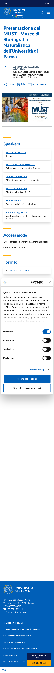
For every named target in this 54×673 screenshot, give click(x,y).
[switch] (46, 340)
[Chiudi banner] (50, 282)
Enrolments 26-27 (39, 656)
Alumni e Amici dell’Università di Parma (21, 629)
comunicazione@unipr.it (18, 271)
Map (4, 670)
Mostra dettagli (37, 369)
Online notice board (13, 623)
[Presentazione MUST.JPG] (27, 107)
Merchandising (10, 655)
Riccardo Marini (16, 176)
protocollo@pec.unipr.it (18, 612)
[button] (7, 3)
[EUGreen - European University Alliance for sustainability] (17, 16)
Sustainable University (14, 642)
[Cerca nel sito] (43, 13)
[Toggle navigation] (49, 12)
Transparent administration (17, 636)
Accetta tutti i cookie (27, 379)
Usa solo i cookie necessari (27, 388)
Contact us (39, 663)
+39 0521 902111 (15, 609)
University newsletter (14, 661)
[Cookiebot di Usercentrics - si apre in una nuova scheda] (32, 282)
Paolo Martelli (16, 152)
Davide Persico (16, 188)
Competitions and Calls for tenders (20, 649)
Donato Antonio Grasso (20, 164)
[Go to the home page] (15, 11)
